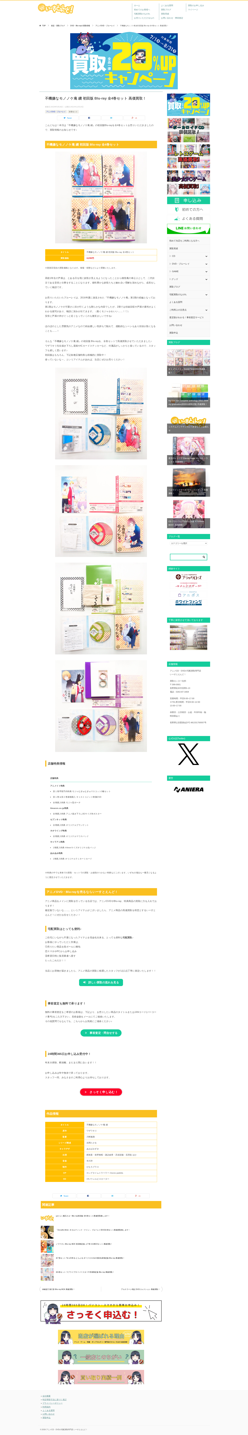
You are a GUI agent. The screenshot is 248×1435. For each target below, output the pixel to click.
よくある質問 (167, 5)
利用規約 (46, 1407)
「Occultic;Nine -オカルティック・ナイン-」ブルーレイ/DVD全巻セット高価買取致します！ (93, 1230)
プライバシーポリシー (52, 1403)
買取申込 (46, 1418)
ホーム (137, 5)
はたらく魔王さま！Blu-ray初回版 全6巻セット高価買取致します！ (83, 1216)
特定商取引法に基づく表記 (54, 1399)
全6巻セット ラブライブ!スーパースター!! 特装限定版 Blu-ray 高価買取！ (85, 1272)
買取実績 (165, 14)
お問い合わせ (48, 1414)
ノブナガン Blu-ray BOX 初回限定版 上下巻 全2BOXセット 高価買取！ (84, 1244)
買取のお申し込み (196, 5)
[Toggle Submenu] (206, 256)
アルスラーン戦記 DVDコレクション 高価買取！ (140, 1289)
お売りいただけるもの (144, 18)
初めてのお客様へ (142, 9)
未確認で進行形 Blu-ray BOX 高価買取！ (58, 1289)
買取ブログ (166, 9)
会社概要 (46, 1396)
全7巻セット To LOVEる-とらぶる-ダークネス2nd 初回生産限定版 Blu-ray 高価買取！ (90, 1258)
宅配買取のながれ (142, 14)
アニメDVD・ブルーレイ (56, 112)
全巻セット (73, 112)
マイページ (193, 9)
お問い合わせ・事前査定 (172, 18)
